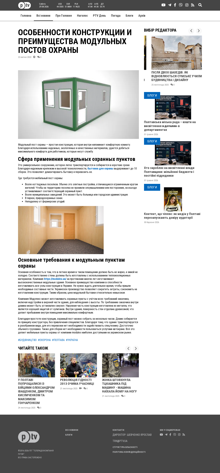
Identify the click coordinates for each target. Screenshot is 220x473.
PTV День (99, 15)
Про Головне (64, 15)
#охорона (44, 340)
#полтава (58, 340)
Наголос (82, 15)
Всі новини (43, 15)
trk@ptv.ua (120, 441)
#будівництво (27, 340)
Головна (26, 15)
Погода (115, 15)
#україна (72, 340)
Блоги (129, 15)
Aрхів (141, 15)
